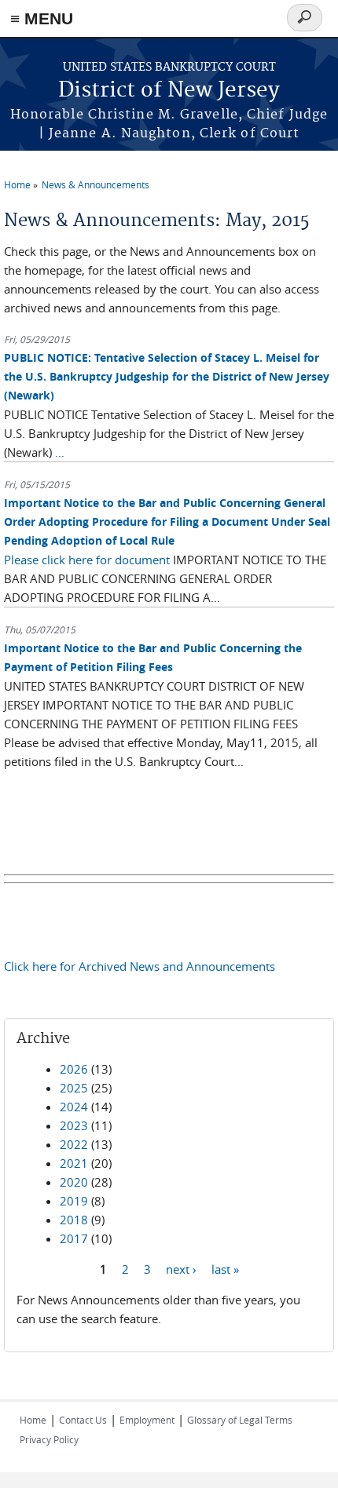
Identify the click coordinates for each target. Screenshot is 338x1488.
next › (181, 1269)
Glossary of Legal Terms (239, 1419)
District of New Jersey (169, 91)
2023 (74, 1125)
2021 (74, 1163)
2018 (74, 1219)
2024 (74, 1106)
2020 (74, 1182)
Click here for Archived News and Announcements (139, 966)
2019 (74, 1201)
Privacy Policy (49, 1439)
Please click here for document (87, 559)
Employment (147, 1419)
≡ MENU (41, 18)
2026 (74, 1069)
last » (225, 1269)
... (59, 452)
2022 (74, 1144)
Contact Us (83, 1419)
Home (17, 184)
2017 (74, 1238)
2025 (74, 1088)
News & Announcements (95, 184)
